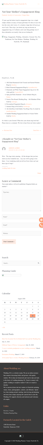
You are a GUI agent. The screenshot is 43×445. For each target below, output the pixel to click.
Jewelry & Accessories (14, 15)
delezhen (13, 85)
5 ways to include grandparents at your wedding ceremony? (19, 348)
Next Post (37, 130)
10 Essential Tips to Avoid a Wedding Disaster (15, 358)
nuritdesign (26, 106)
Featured (4, 15)
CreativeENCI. (19, 92)
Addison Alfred (14, 148)
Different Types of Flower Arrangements (14, 345)
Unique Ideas (25, 15)
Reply (39, 173)
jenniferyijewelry (11, 111)
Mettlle (14, 116)
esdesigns (14, 102)
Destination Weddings (8, 354)
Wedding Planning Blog (10, 413)
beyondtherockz (32, 87)
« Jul (3, 327)
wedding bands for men (8, 168)
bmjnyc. (8, 97)
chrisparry (29, 104)
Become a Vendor (9, 411)
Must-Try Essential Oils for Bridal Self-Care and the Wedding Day (21, 339)
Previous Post (7, 130)
